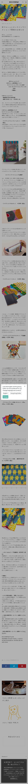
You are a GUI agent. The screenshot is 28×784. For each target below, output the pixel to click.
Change (5, 397)
